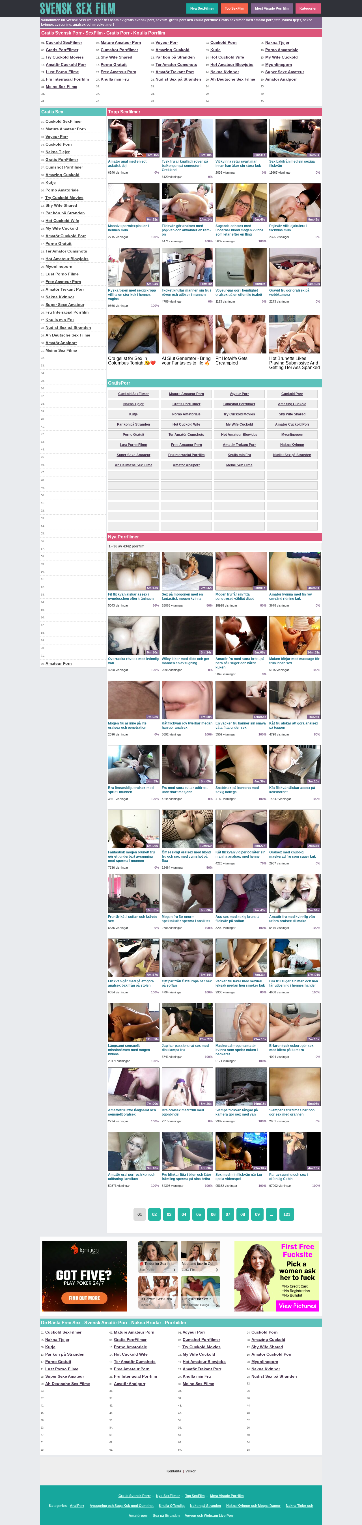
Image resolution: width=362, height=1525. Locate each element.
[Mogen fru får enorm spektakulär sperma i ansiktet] (187, 912)
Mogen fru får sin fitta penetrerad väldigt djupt (235, 596)
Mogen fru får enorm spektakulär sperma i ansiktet (186, 919)
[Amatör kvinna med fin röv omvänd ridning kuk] (295, 590)
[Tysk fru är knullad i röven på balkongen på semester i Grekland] (187, 157)
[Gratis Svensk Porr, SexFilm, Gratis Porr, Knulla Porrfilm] (82, 16)
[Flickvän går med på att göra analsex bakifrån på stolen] (134, 977)
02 (154, 1214)
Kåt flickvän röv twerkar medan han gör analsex (187, 725)
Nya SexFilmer (202, 8)
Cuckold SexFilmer (64, 42)
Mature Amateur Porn (121, 42)
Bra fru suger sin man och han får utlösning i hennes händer (293, 983)
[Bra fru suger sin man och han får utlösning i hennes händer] (295, 977)
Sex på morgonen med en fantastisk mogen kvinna (182, 596)
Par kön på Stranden (175, 57)
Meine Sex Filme (61, 86)
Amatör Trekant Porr (175, 72)
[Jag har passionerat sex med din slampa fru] (187, 1041)
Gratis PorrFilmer (62, 50)
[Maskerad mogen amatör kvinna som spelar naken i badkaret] (241, 1041)
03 (169, 1214)
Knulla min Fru (115, 79)
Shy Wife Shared (116, 57)
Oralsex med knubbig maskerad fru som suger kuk (292, 854)
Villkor (191, 1471)
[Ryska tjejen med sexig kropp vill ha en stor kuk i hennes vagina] (134, 286)
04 (184, 1214)
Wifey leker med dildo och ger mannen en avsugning (185, 661)
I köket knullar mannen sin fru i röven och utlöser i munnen (186, 292)
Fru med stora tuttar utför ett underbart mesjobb (185, 790)
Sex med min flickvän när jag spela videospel (239, 1177)
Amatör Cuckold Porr (66, 64)
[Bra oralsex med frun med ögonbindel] (187, 1106)
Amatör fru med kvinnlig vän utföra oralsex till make (292, 919)
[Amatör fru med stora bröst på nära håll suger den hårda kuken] (241, 655)
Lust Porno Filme (62, 72)
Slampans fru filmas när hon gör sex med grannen (291, 1112)
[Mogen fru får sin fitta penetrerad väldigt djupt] (241, 590)
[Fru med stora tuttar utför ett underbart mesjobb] (187, 784)
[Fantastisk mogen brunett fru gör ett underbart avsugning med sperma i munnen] (134, 848)
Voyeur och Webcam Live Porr (209, 1516)
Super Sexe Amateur (284, 72)
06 (213, 1214)
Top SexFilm (234, 8)
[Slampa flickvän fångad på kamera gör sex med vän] (241, 1106)
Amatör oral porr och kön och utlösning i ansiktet (131, 1177)
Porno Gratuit (114, 64)
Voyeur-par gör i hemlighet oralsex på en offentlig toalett (239, 292)
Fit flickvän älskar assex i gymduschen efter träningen (131, 596)
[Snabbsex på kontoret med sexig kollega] (241, 784)
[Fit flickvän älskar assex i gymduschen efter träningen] (134, 590)
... (271, 1214)
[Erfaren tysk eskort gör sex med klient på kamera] (295, 1041)
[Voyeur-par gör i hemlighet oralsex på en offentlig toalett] (241, 286)
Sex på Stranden (166, 1516)
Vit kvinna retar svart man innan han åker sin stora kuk (238, 163)
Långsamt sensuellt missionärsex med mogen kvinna (129, 1050)
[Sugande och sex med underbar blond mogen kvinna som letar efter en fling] (241, 222)
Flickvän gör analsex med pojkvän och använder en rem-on (186, 230)
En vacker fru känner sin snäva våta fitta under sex (241, 725)
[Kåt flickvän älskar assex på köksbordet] (295, 784)
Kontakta (174, 1471)
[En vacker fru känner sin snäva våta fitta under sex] (241, 719)
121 (286, 1214)
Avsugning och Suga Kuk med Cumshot (122, 1506)
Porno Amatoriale (281, 50)
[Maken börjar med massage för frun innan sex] (295, 655)
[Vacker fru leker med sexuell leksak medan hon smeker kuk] (241, 977)
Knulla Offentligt (172, 1506)
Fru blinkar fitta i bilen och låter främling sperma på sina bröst (186, 1177)
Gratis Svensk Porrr (134, 1496)
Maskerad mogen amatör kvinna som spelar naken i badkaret (237, 1050)
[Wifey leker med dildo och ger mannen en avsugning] (187, 655)
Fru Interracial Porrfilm (67, 79)
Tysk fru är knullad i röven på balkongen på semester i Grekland (185, 165)
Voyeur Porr (167, 42)
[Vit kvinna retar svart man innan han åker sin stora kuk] (241, 157)
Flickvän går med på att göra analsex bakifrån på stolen (131, 983)
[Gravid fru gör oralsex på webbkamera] (295, 286)
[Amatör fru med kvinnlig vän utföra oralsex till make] (295, 912)
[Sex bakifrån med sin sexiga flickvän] (295, 157)
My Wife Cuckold (281, 57)
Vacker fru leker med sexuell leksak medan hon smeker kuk (240, 983)
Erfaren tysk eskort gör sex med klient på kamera (291, 1048)
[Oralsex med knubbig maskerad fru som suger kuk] (295, 848)
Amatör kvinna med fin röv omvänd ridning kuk (290, 596)
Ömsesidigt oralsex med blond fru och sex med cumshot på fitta (186, 856)
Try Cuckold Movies (65, 57)
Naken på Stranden (205, 1506)
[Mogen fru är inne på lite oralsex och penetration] (134, 719)
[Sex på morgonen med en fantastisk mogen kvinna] (187, 590)
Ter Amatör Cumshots (176, 64)
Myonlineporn (278, 64)
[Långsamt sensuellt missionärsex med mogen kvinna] (134, 1041)
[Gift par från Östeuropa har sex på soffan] (187, 977)
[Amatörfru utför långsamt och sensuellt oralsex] (134, 1106)
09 (257, 1214)
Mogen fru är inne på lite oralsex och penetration (127, 725)
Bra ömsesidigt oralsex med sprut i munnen (131, 790)
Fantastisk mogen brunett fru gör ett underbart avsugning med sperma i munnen (131, 856)
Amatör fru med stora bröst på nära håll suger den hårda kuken (240, 663)
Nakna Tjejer (277, 42)
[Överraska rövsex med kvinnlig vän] (134, 655)
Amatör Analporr (281, 79)
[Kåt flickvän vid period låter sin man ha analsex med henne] (241, 848)
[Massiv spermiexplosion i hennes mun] (134, 222)
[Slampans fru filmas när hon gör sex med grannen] (295, 1106)
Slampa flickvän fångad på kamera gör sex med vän (237, 1112)
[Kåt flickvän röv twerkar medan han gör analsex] (187, 719)
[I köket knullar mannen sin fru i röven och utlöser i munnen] (187, 286)
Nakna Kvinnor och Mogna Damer (253, 1506)
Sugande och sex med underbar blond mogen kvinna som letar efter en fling (239, 230)
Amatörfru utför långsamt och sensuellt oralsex (132, 1112)
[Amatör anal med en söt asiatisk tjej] (134, 157)
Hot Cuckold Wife (227, 57)
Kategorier (308, 8)
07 (228, 1214)
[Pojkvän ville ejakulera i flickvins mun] (295, 222)
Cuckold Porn (223, 42)
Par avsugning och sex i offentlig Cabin (288, 1177)
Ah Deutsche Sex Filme (232, 79)
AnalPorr (77, 1506)
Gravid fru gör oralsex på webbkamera (289, 292)
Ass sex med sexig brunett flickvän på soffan (237, 919)
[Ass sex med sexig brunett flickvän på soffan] (241, 912)
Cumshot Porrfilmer (119, 50)
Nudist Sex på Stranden (178, 79)
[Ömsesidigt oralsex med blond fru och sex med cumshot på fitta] (187, 848)
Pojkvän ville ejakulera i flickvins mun (288, 228)
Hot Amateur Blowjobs (231, 64)
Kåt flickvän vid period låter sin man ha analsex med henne (240, 854)
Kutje (215, 50)
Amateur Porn (59, 663)
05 (198, 1214)
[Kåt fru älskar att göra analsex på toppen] (295, 719)
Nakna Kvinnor (224, 72)
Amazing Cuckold (172, 50)
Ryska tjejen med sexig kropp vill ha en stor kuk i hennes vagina (132, 294)
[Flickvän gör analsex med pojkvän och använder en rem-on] (187, 222)
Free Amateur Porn (118, 72)
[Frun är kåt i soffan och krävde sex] (134, 912)
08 (242, 1214)
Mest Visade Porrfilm (272, 8)
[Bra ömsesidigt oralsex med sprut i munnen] (134, 784)
